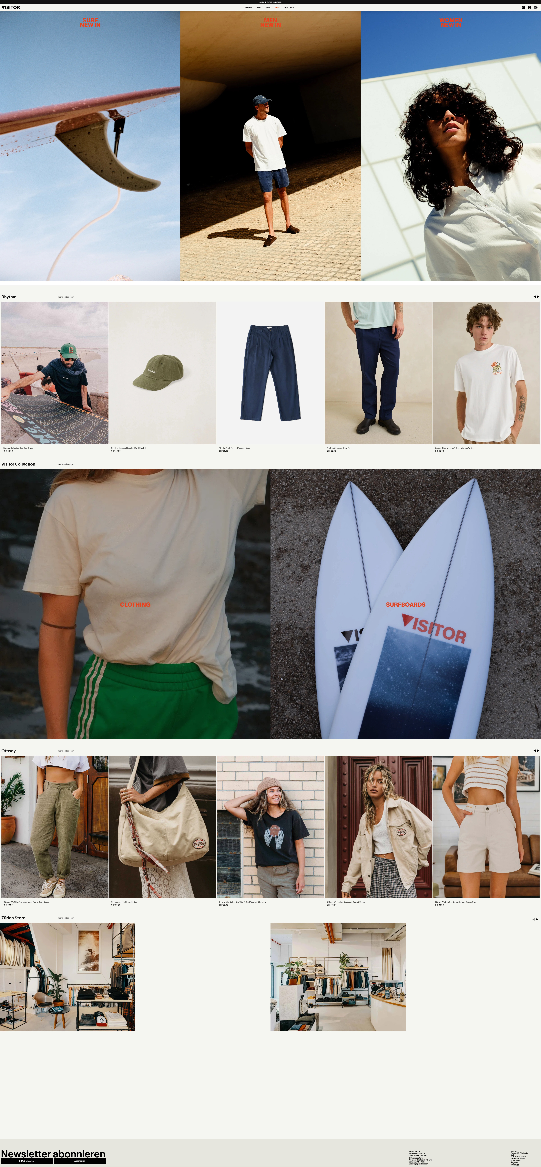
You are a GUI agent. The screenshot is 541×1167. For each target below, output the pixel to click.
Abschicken (298, 611)
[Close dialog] (322, 551)
